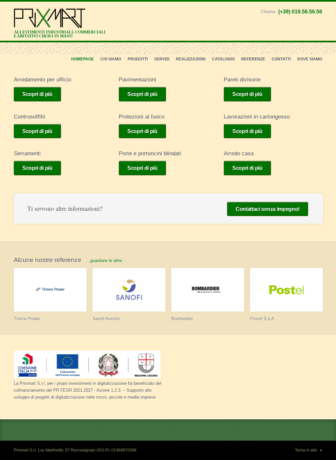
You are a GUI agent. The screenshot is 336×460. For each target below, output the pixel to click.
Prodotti (138, 59)
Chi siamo (110, 59)
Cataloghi (223, 59)
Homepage (82, 59)
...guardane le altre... (106, 260)
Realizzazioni (190, 59)
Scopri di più (37, 94)
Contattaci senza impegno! (268, 209)
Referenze (253, 59)
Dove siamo (309, 59)
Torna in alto (306, 450)
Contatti (281, 59)
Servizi (161, 59)
